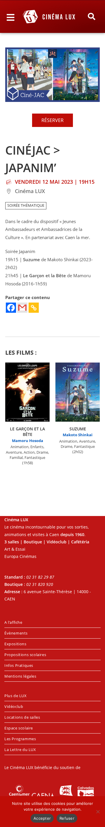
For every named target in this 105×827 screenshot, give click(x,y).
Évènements (16, 633)
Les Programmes (20, 738)
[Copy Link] (34, 308)
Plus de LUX (15, 695)
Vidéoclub (13, 706)
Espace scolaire (18, 728)
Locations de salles (22, 717)
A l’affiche (13, 622)
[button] (91, 16)
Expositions (15, 643)
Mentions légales (20, 676)
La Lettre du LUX (20, 749)
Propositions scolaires (25, 654)
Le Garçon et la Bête (27, 431)
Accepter (42, 818)
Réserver (52, 120)
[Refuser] (98, 811)
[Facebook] (11, 308)
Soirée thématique (25, 205)
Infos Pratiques (18, 665)
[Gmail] (22, 308)
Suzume (77, 429)
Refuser (67, 818)
